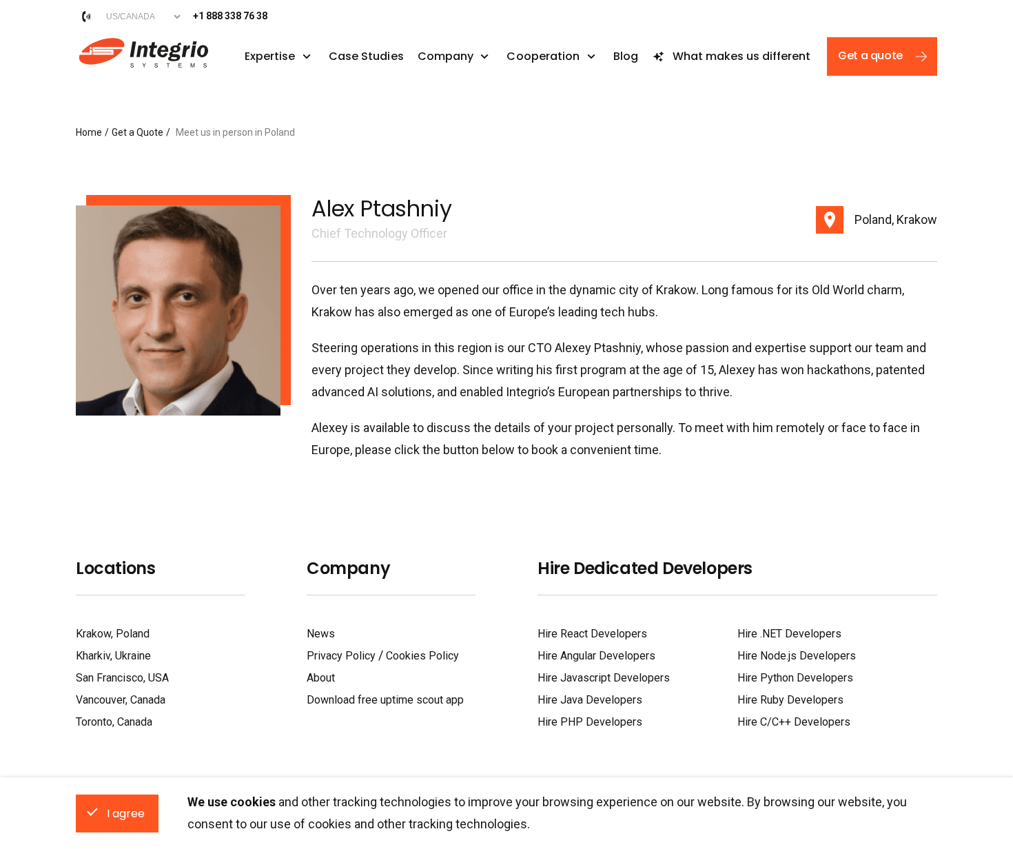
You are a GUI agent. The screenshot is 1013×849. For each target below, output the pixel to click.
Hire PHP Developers (590, 721)
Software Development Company (142, 51)
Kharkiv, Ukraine (113, 655)
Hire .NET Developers (789, 633)
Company (446, 56)
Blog (625, 56)
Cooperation (543, 56)
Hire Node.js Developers (796, 655)
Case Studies (366, 56)
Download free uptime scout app (385, 699)
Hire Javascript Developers (604, 677)
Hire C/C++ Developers (793, 721)
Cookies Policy (422, 655)
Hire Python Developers (795, 677)
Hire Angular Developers (596, 655)
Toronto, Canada (114, 721)
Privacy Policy (341, 655)
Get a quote (870, 55)
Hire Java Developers (590, 699)
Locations (115, 569)
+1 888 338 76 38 (230, 15)
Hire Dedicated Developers (645, 569)
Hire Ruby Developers (790, 699)
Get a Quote (137, 132)
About (321, 677)
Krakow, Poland (113, 633)
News (321, 633)
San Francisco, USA (122, 677)
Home (89, 132)
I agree (126, 813)
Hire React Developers (592, 633)
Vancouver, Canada (120, 699)
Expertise (270, 56)
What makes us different (741, 56)
